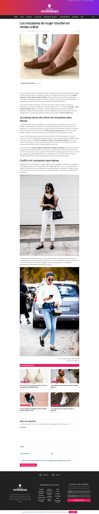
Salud (22, 17)
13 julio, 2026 (54, 389)
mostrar (38, 83)
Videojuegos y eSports (50, 17)
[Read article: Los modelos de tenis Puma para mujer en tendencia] (65, 399)
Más (82, 17)
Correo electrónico (25, 453)
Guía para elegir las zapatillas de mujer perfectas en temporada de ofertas (33, 409)
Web (52, 453)
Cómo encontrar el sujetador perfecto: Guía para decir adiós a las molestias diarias (33, 386)
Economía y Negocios (41, 492)
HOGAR (16, 17)
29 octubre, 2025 (24, 412)
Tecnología (37, 17)
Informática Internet (49, 493)
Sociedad (29, 17)
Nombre (22, 446)
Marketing (49, 496)
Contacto (79, 0)
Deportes (41, 489)
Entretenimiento (64, 17)
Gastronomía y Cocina (41, 500)
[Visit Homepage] (49, 8)
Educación (41, 495)
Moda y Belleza (32, 31)
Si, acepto (73, 512)
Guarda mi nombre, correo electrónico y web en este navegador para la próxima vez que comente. (46, 460)
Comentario (23, 427)
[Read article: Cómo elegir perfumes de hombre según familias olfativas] (65, 376)
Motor (57, 489)
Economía (75, 17)
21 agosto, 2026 (24, 389)
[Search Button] (93, 17)
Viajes (57, 498)
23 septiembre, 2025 (55, 412)
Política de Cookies (72, 0)
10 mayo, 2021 (23, 31)
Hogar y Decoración (49, 490)
